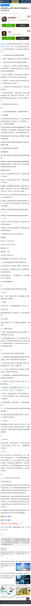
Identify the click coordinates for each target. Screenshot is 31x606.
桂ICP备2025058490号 (22, 602)
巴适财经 (6, 527)
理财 (17, 269)
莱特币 (24, 387)
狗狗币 (11, 390)
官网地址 (22, 25)
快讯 (4, 292)
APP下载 (8, 25)
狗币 (17, 46)
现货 (4, 111)
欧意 (2, 44)
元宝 (16, 390)
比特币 (2, 46)
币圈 (4, 384)
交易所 (5, 44)
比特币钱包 (20, 424)
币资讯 (4, 5)
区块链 (2, 427)
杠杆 (6, 74)
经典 (7, 390)
